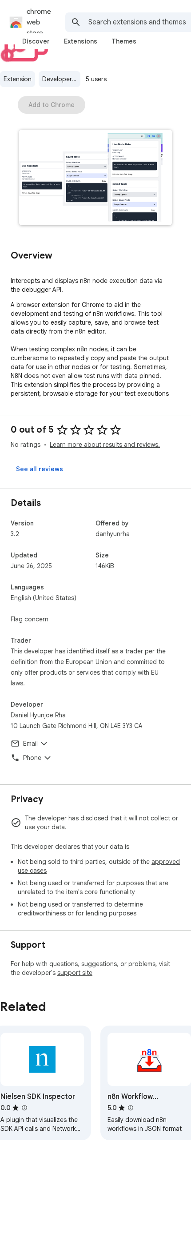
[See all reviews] (39, 469)
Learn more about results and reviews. (105, 445)
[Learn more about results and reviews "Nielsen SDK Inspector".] (24, 1107)
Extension (18, 79)
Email (30, 744)
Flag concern (29, 619)
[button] (95, 178)
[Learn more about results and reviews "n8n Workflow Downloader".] (130, 1107)
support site (74, 973)
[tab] (36, 41)
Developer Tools (61, 79)
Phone (32, 758)
